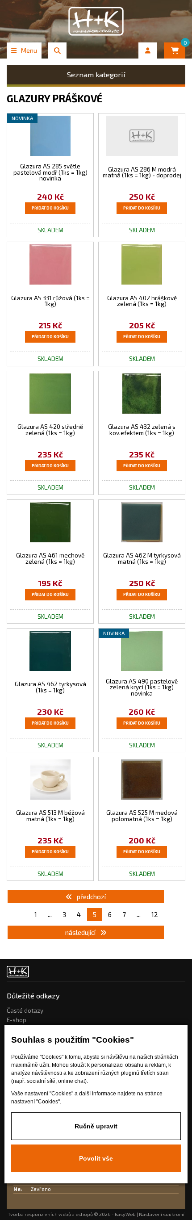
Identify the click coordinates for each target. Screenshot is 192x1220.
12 (154, 914)
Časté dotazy (25, 1010)
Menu (29, 50)
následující (81, 932)
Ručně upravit (96, 1126)
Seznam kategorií (96, 74)
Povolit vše (96, 1158)
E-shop (16, 1019)
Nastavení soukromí (161, 1214)
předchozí (90, 897)
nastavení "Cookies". (36, 1101)
